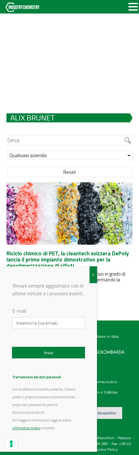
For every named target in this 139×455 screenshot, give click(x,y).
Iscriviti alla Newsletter (97, 413)
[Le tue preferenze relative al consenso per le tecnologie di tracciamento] (11, 444)
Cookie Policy (106, 449)
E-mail (19, 311)
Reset (69, 172)
